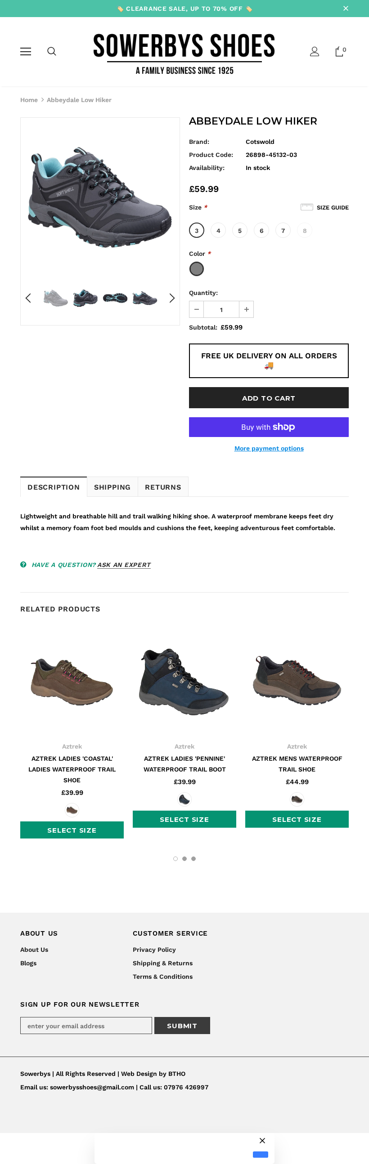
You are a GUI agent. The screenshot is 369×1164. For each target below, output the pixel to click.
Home (29, 99)
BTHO (176, 1073)
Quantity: (203, 292)
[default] (260, 1154)
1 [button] (175, 858)
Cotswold (260, 141)
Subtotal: (203, 327)
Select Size (71, 830)
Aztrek (72, 746)
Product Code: (211, 154)
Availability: (207, 167)
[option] (100, 197)
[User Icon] (315, 51)
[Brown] (72, 810)
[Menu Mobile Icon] (25, 51)
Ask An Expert (124, 564)
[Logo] (184, 51)
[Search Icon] (51, 51)
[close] (345, 8)
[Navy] (184, 799)
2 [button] (184, 858)
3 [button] (193, 858)
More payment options (269, 448)
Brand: (199, 141)
